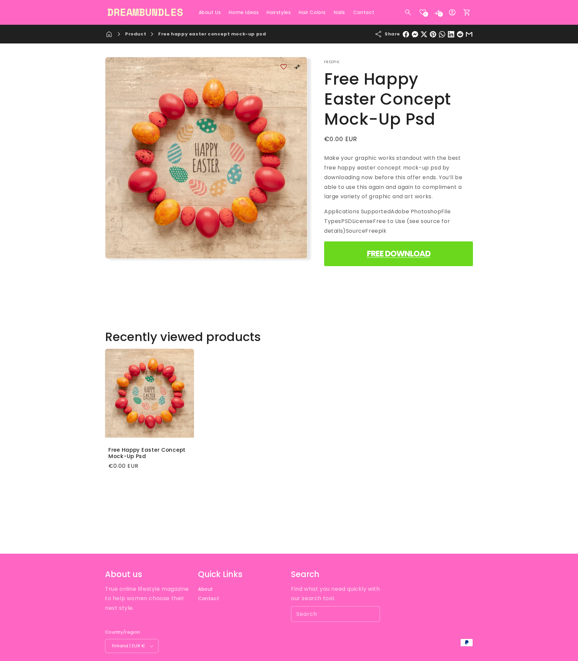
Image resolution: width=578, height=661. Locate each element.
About (205, 589)
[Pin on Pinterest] (433, 34)
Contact (208, 598)
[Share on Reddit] (460, 34)
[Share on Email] (469, 34)
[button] (408, 12)
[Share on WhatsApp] (442, 34)
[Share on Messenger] (415, 34)
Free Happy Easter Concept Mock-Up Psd (147, 453)
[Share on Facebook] (406, 34)
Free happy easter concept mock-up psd (212, 34)
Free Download (398, 253)
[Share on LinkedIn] (451, 34)
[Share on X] (424, 34)
